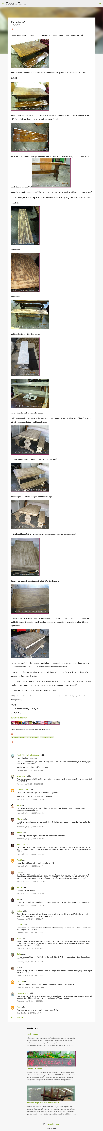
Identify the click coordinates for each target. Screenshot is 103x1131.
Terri (18, 1007)
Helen (19, 872)
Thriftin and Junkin (47, 737)
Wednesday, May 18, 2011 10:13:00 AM (31, 881)
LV (18, 968)
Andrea (19, 911)
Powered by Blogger (52, 1124)
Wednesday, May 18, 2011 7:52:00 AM (30, 827)
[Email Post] (12, 735)
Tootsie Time (16, 4)
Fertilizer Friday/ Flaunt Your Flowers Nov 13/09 (43, 1103)
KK (18, 899)
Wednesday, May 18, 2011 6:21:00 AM (30, 799)
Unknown (20, 981)
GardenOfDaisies (23, 993)
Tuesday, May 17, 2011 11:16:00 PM (30, 770)
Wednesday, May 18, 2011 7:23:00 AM (30, 813)
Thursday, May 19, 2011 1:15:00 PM (30, 1001)
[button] (12, 29)
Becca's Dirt (21, 844)
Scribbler (20, 925)
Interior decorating (18, 737)
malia (19, 805)
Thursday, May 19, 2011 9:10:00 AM (30, 975)
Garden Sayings (32, 1034)
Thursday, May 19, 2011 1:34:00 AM (30, 919)
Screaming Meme (23, 790)
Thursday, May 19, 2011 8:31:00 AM (30, 948)
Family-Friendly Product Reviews (28, 755)
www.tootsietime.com (19, 718)
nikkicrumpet (21, 776)
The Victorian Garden (34, 1068)
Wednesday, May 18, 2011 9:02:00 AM (30, 854)
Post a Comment (17, 1018)
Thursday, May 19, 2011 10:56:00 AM (30, 987)
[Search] (29, 3)
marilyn (19, 887)
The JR (19, 860)
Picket (19, 938)
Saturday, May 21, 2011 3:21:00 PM (29, 1013)
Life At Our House (33, 737)
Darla (19, 954)
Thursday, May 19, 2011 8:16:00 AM (30, 933)
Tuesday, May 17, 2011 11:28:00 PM (30, 784)
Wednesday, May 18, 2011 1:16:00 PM (30, 893)
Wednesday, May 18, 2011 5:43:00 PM (30, 905)
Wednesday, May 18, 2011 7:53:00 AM (30, 839)
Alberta (19, 819)
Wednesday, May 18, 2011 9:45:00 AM (30, 866)
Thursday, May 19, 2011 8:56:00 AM (30, 962)
